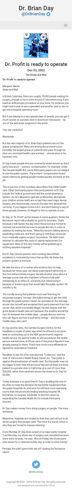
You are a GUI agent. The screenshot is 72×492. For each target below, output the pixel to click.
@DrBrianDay (34, 14)
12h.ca (51, 485)
